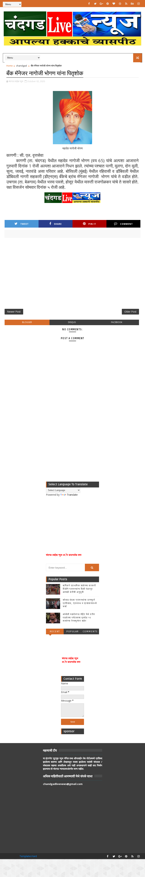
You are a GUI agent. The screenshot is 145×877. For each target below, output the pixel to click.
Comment (126, 223)
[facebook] (89, 3)
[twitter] (95, 3)
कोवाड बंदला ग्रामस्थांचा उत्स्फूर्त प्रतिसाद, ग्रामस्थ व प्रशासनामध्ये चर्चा (80, 603)
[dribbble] (120, 3)
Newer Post (14, 311)
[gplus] (101, 3)
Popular (72, 631)
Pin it (92, 223)
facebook (116, 322)
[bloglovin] (114, 3)
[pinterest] (107, 3)
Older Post (130, 311)
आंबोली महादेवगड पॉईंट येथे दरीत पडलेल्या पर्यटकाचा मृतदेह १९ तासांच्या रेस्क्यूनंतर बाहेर (79, 617)
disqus (72, 322)
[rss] (126, 3)
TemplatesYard (28, 856)
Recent (55, 631)
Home (9, 65)
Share (58, 223)
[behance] (132, 3)
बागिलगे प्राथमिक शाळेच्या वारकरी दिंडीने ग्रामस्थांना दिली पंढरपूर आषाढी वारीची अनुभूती (79, 588)
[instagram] (138, 3)
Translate (72, 494)
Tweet (24, 223)
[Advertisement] (72, 274)
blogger (27, 322)
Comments (90, 631)
